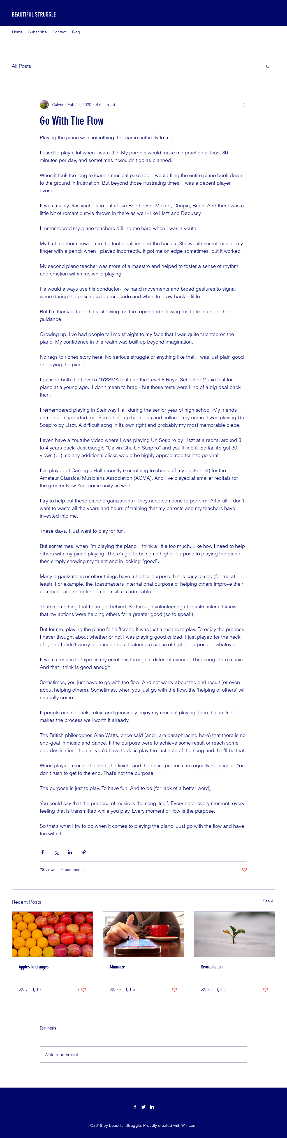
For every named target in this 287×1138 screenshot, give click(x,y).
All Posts (21, 66)
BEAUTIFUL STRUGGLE (34, 14)
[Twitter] (143, 1107)
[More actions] (243, 104)
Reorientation (212, 967)
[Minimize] (143, 934)
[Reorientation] (234, 934)
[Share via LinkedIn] (70, 852)
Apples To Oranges (33, 967)
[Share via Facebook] (42, 852)
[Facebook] (135, 1107)
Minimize (117, 967)
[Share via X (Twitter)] (56, 852)
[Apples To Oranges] (52, 934)
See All (269, 900)
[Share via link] (83, 852)
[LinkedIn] (152, 1107)
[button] (268, 66)
